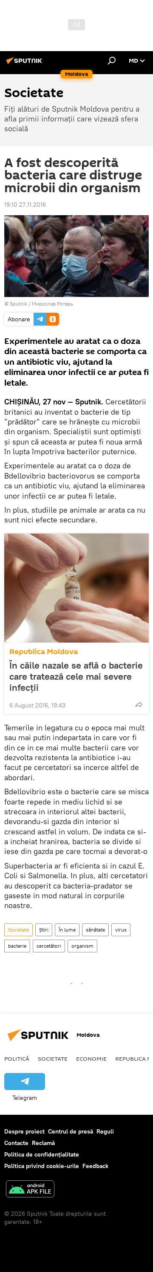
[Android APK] (30, 1190)
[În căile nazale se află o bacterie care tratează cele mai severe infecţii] (76, 588)
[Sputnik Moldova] (25, 64)
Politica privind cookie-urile (41, 1166)
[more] (138, 704)
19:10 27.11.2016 (25, 204)
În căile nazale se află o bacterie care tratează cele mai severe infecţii (76, 676)
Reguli (105, 1131)
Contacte (16, 1143)
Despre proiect (24, 1131)
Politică (16, 1058)
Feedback (95, 1166)
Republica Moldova (43, 651)
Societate (18, 929)
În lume (67, 929)
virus (121, 929)
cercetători (49, 946)
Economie (91, 1058)
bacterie (17, 946)
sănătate (95, 929)
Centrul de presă (70, 1131)
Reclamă (43, 1143)
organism (82, 946)
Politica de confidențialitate (41, 1154)
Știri (43, 929)
